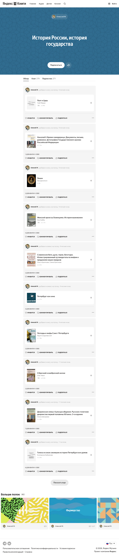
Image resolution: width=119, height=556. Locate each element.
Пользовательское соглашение (16, 548)
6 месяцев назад (64, 90)
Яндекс (113, 551)
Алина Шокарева (43, 417)
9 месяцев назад (65, 286)
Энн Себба (41, 220)
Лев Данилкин (42, 181)
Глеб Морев (41, 103)
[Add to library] (91, 103)
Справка (28, 552)
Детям (49, 4)
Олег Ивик (41, 375)
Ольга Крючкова (43, 262)
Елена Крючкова (55, 262)
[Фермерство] (73, 510)
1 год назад (62, 442)
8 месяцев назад (64, 128)
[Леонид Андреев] (24, 510)
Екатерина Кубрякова (45, 455)
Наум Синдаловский (44, 336)
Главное (33, 4)
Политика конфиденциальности (44, 548)
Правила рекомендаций (13, 552)
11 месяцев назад (64, 362)
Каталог (58, 4)
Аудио (41, 4)
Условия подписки (67, 548)
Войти (114, 4)
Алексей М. (34, 90)
